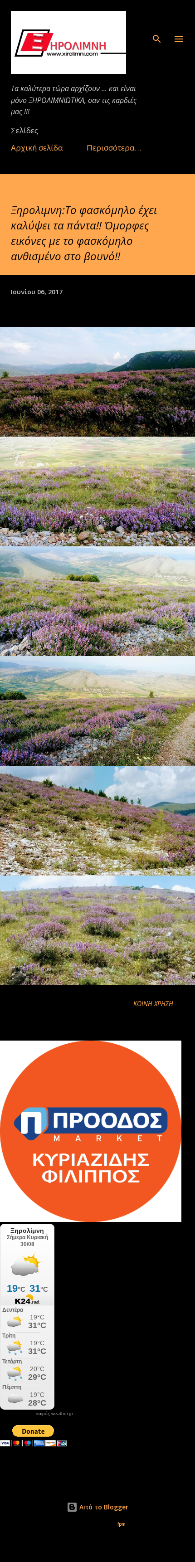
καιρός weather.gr (54, 1413)
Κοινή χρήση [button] (153, 1003)
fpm (121, 1524)
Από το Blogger (103, 1507)
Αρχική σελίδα (37, 147)
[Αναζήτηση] (156, 16)
